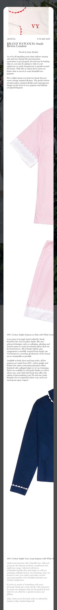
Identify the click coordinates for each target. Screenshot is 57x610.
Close (28, 10)
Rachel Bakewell (27, 601)
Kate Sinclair (32, 52)
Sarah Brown (40, 78)
